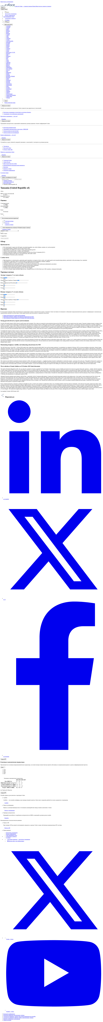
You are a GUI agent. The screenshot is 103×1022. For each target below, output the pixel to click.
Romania (8, 77)
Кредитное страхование (12, 832)
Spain (7, 86)
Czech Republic (9, 41)
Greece (7, 49)
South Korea (9, 85)
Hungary (8, 53)
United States (9, 96)
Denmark (8, 42)
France (7, 47)
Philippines (8, 72)
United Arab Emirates (11, 95)
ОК (4, 238)
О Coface (8, 837)
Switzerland (8, 88)
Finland (8, 46)
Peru (7, 71)
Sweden (8, 87)
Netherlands (8, 67)
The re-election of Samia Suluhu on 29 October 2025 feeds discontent (18, 318)
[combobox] (2, 232)
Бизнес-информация (11, 834)
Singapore (8, 80)
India (7, 54)
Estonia (7, 44)
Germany (8, 48)
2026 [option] (4, 772)
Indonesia (8, 56)
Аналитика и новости (11, 836)
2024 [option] (4, 769)
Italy (7, 58)
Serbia (7, 78)
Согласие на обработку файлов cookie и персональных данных (18, 1017)
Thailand (8, 91)
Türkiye (8, 92)
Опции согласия (7, 1020)
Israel (7, 57)
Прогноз (7, 222)
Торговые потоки (9, 221)
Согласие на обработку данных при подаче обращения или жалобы (19, 1016)
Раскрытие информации (9, 1014)
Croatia (7, 39)
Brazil (7, 32)
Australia (8, 27)
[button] (6, 12)
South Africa (9, 83)
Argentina (8, 26)
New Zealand (9, 68)
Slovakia (8, 81)
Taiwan (7, 90)
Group (7, 51)
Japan (7, 60)
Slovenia (8, 82)
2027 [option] (4, 773)
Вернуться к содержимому (7, 1)
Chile (7, 36)
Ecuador (8, 43)
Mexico (8, 65)
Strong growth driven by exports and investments (14, 315)
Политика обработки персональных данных (13, 1015)
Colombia (8, 38)
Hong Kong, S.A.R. (10, 52)
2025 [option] (4, 771)
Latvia (7, 61)
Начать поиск (18, 179)
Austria (7, 28)
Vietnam (8, 97)
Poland (7, 73)
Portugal (8, 75)
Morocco (8, 66)
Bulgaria (8, 33)
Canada (8, 34)
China (7, 37)
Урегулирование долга (11, 835)
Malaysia (8, 63)
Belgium (8, 31)
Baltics (7, 29)
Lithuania (8, 62)
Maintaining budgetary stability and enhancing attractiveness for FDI (18, 316)
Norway (8, 70)
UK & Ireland (9, 94)
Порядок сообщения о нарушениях (11, 1019)
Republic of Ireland (10, 76)
